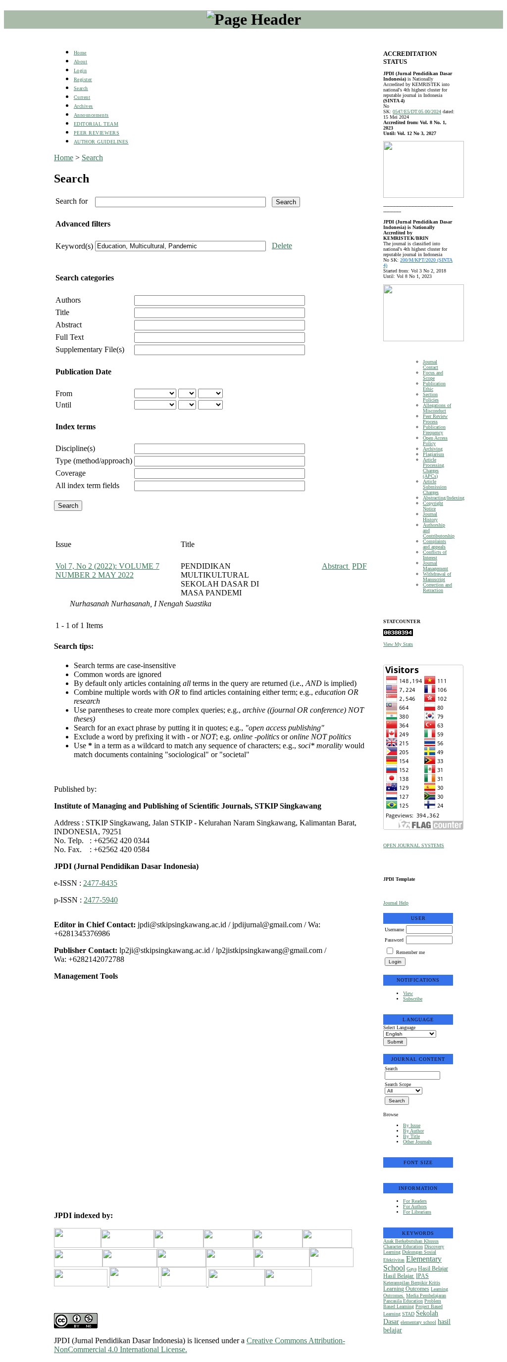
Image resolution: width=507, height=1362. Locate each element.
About (81, 61)
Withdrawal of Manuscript (437, 576)
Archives (83, 106)
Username (394, 929)
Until (63, 405)
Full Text (69, 337)
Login (80, 70)
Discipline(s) (75, 448)
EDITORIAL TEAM (96, 124)
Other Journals (417, 1141)
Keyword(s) (74, 246)
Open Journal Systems (413, 845)
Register (83, 79)
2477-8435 (100, 883)
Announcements (91, 115)
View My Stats (398, 644)
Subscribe (412, 998)
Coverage (70, 473)
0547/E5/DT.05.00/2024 (417, 111)
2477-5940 (101, 900)
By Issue (411, 1125)
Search (81, 88)
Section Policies (431, 397)
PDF (359, 566)
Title (62, 312)
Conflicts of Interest (435, 554)
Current (82, 97)
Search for (71, 201)
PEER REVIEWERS (96, 133)
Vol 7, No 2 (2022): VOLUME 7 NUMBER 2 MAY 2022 (107, 570)
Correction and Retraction (437, 587)
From (63, 393)
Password (394, 940)
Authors (68, 300)
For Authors (415, 1206)
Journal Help (395, 903)
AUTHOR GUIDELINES (101, 141)
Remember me (410, 952)
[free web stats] (398, 634)
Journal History (430, 516)
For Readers (415, 1201)
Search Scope (398, 1084)
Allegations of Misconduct (437, 408)
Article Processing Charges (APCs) (433, 468)
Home (80, 52)
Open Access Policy (435, 440)
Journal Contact (430, 364)
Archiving (433, 449)
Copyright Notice (433, 505)
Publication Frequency (434, 429)
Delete (282, 245)
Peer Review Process (435, 418)
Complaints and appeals (434, 544)
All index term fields (87, 485)
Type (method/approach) (93, 460)
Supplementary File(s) (89, 349)
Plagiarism (433, 454)
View (408, 993)
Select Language (399, 1027)
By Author (413, 1131)
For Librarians (417, 1212)
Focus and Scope (433, 375)
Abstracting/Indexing (443, 497)
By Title (411, 1136)
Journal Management (435, 565)
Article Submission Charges (435, 487)
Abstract (68, 324)
